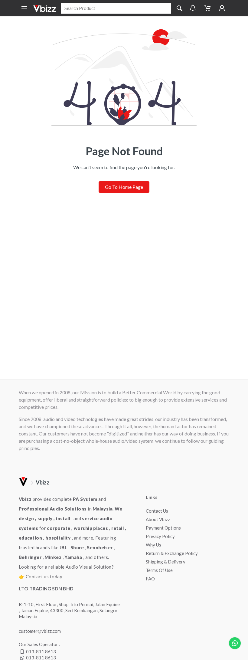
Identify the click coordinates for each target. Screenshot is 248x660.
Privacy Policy (160, 536)
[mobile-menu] (24, 8)
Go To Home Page (124, 187)
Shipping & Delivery (165, 561)
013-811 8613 (41, 651)
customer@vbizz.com (40, 631)
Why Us (153, 544)
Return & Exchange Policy (172, 553)
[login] (222, 8)
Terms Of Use (159, 570)
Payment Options (163, 527)
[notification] (192, 8)
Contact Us (157, 511)
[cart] (207, 8)
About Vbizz (158, 519)
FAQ (150, 578)
